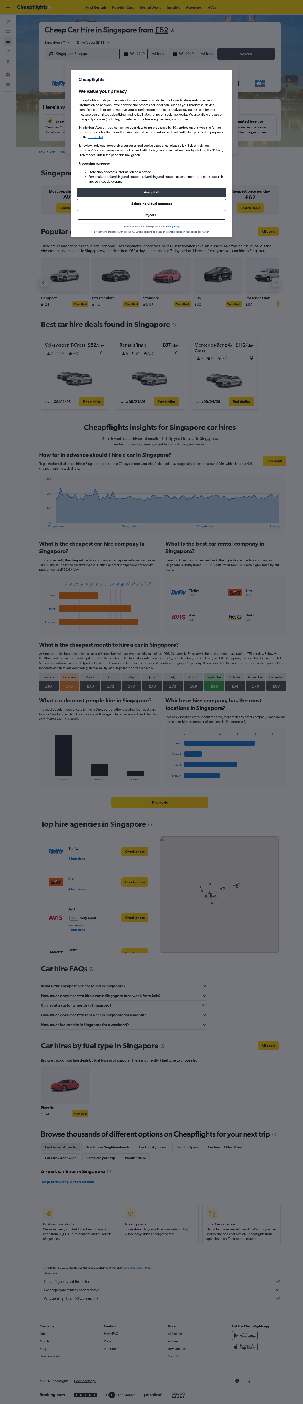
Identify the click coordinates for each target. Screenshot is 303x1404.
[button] (151, 192)
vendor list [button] (95, 137)
